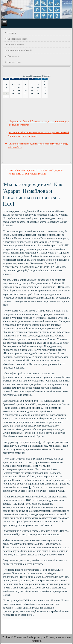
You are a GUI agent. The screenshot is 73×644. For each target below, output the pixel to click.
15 (38, 88)
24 (6, 94)
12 (19, 88)
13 (25, 88)
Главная (11, 33)
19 (19, 91)
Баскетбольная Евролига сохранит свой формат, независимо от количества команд (35, 171)
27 (25, 94)
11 (13, 88)
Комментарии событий (19, 50)
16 (44, 88)
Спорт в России (15, 44)
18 (13, 91)
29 (38, 94)
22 (38, 91)
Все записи (13, 56)
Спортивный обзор (17, 38)
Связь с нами (14, 62)
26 (19, 94)
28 (32, 94)
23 (44, 91)
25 (13, 94)
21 (32, 91)
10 (6, 88)
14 (32, 88)
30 (44, 94)
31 (6, 97)
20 (25, 91)
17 (6, 91)
